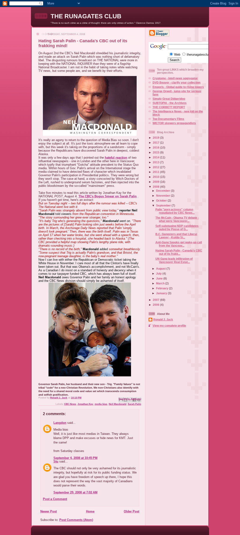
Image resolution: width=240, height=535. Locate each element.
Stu (55, 461)
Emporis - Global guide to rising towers (178, 86)
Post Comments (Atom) (76, 520)
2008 (156, 186)
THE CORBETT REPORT (169, 107)
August (161, 268)
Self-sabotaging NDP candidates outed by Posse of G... (177, 227)
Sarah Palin (134, 404)
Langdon (59, 422)
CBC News (70, 404)
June (159, 278)
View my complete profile (169, 325)
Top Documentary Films (168, 118)
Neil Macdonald (117, 404)
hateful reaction (116, 157)
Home (90, 511)
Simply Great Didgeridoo (169, 98)
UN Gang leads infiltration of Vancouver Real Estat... (174, 260)
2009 (156, 181)
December (163, 190)
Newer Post (48, 511)
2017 (156, 142)
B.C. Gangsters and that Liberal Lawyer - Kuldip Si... (176, 236)
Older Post (131, 511)
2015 (156, 152)
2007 (156, 299)
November (163, 195)
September (164, 205)
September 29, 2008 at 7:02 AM (75, 492)
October (162, 200)
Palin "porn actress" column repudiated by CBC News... (175, 211)
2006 (156, 304)
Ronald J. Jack (163, 319)
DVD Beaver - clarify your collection (176, 82)
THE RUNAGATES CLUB (86, 16)
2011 (156, 171)
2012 (156, 167)
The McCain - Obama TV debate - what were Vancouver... (177, 219)
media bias (101, 404)
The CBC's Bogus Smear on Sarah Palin (108, 196)
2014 (156, 157)
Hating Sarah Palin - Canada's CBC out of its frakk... (178, 252)
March (160, 283)
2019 (156, 137)
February (162, 288)
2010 (156, 176)
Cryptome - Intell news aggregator (175, 78)
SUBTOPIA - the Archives (170, 102)
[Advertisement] (194, 365)
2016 (156, 147)
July (159, 273)
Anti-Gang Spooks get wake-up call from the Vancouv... (178, 244)
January (162, 293)
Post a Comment (55, 499)
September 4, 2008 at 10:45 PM (75, 458)
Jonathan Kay (85, 404)
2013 (156, 162)
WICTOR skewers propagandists (174, 123)
